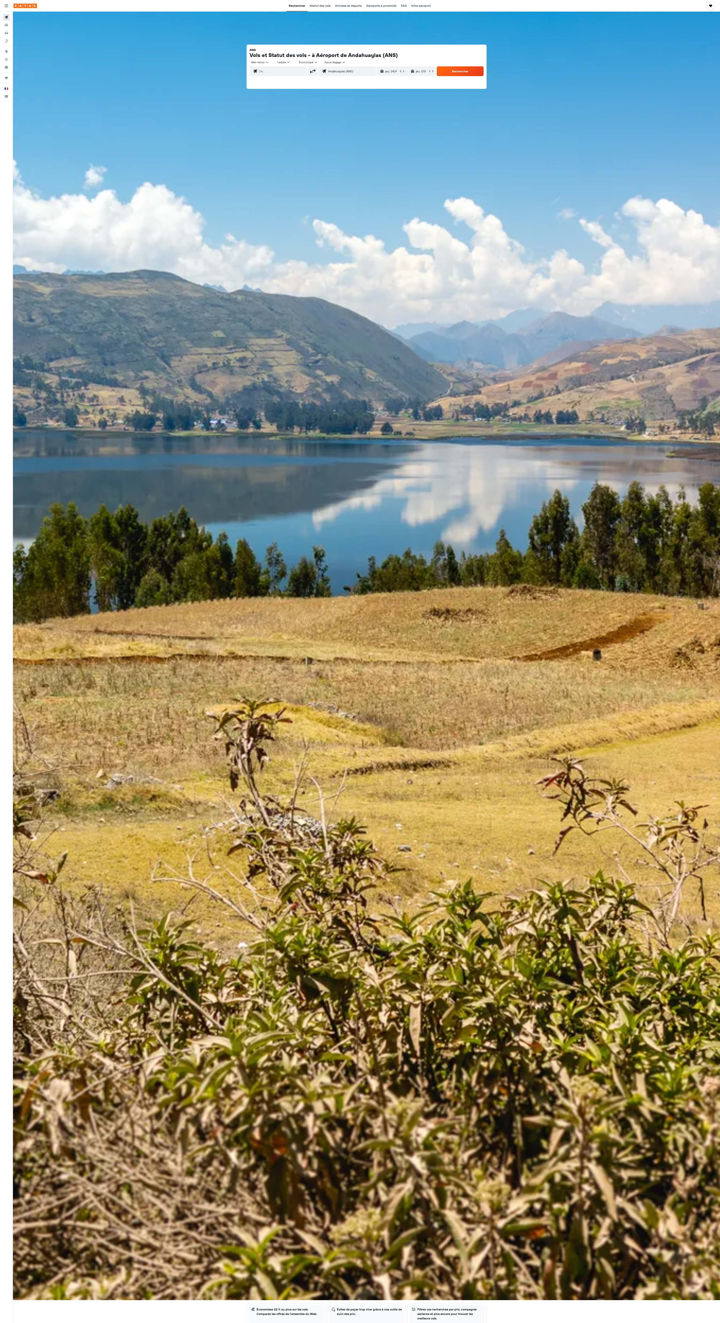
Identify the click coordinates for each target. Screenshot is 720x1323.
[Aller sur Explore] (6, 51)
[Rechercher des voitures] (6, 33)
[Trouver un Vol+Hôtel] (6, 41)
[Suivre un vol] (6, 59)
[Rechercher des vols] (6, 17)
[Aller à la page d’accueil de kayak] (25, 6)
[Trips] (6, 78)
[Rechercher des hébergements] (6, 25)
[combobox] (260, 62)
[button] (6, 6)
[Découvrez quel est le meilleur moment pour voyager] (6, 67)
